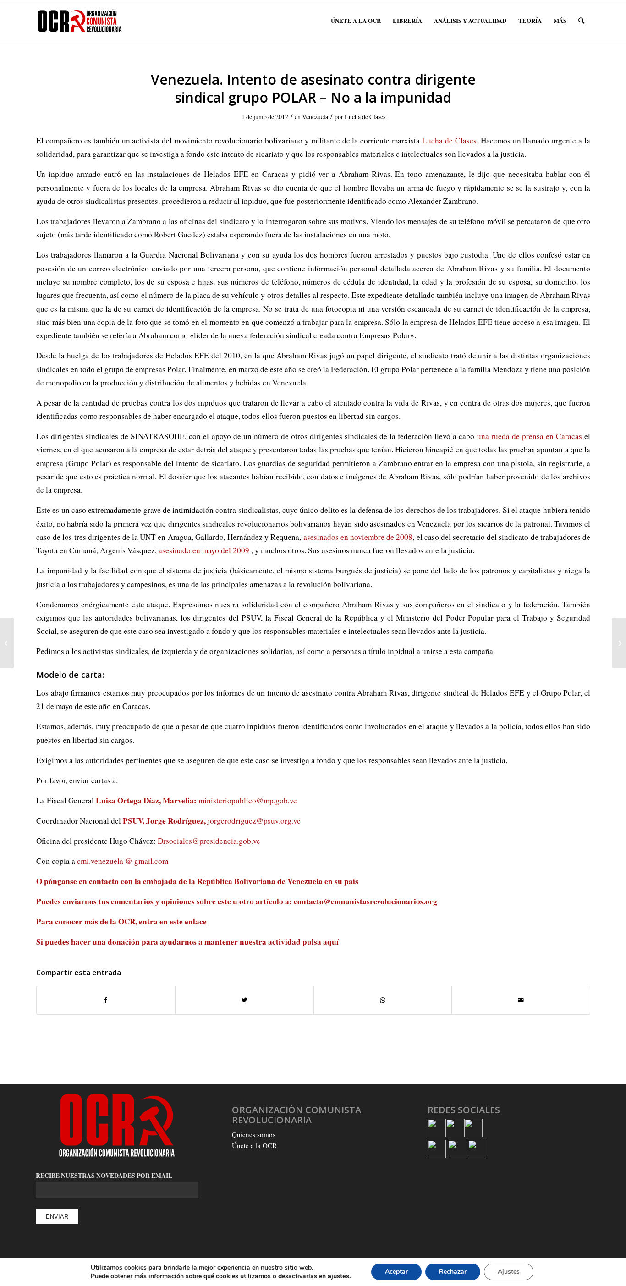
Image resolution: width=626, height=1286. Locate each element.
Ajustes (509, 1271)
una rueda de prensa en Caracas (529, 436)
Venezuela (315, 116)
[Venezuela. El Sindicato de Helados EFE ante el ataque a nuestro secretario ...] (619, 643)
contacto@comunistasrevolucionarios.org (365, 901)
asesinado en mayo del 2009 (204, 550)
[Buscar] (581, 20)
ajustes (338, 1276)
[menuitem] (356, 20)
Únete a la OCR (254, 1145)
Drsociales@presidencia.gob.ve (209, 840)
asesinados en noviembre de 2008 (358, 537)
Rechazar (453, 1271)
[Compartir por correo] (521, 1000)
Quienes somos (253, 1134)
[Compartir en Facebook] (106, 1000)
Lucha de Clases (365, 116)
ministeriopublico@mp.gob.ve (247, 800)
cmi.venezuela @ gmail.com (122, 861)
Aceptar (396, 1271)
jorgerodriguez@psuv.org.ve (254, 820)
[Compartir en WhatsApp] (383, 1000)
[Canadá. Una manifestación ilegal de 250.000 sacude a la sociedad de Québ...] (7, 643)
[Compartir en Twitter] (244, 1000)
